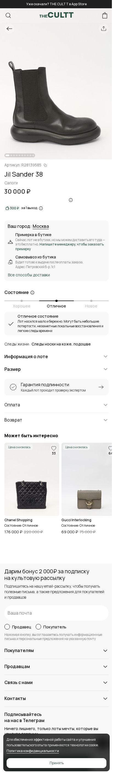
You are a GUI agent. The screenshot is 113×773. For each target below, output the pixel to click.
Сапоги (11, 182)
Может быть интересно (31, 435)
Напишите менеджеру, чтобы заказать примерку (59, 246)
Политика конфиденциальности (33, 750)
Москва (41, 226)
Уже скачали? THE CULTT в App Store (56, 4)
